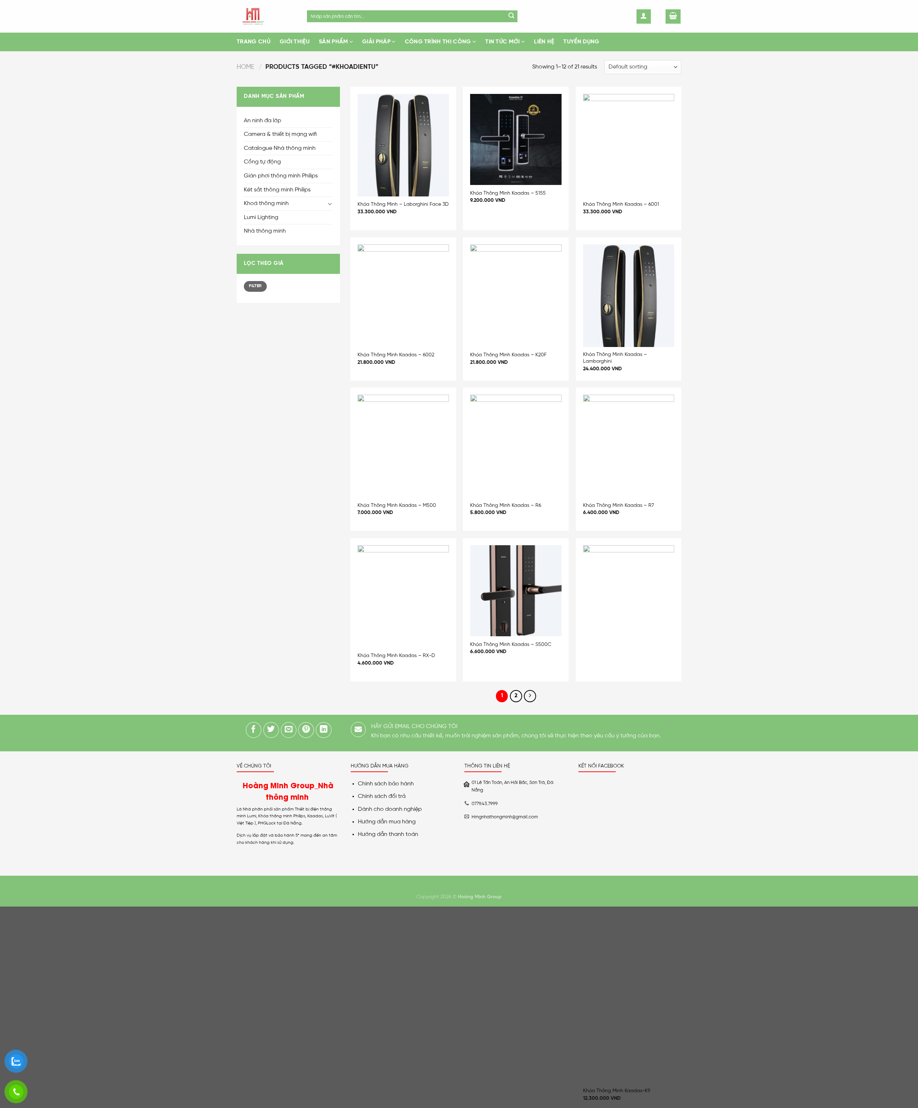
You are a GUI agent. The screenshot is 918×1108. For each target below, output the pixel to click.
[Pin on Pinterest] (306, 730)
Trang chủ (253, 42)
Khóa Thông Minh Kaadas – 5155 (508, 193)
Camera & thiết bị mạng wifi (280, 134)
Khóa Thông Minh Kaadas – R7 (618, 505)
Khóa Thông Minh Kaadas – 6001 (621, 204)
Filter (255, 286)
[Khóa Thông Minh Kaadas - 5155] (516, 139)
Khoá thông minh (266, 203)
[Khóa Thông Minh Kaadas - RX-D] (403, 596)
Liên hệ (544, 42)
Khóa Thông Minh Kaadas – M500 (397, 505)
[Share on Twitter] (271, 730)
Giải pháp (376, 42)
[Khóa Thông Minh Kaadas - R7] (629, 446)
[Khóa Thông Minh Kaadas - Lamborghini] (629, 295)
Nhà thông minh (265, 231)
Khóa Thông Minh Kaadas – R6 (505, 505)
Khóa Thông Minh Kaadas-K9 (616, 1091)
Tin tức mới (502, 42)
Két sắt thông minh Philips (277, 190)
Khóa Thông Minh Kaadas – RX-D (396, 655)
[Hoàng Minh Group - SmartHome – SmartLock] (266, 16)
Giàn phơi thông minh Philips (281, 176)
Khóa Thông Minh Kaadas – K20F (508, 355)
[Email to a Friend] (289, 730)
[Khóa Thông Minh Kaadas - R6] (516, 446)
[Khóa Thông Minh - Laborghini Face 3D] (403, 145)
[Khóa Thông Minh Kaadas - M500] (403, 446)
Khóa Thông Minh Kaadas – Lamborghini (615, 358)
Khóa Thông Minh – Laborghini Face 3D (403, 204)
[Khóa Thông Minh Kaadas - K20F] (516, 295)
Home (246, 67)
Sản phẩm (333, 42)
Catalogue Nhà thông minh (280, 148)
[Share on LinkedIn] (324, 730)
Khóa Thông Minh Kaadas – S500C (510, 644)
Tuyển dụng (581, 42)
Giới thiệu (294, 42)
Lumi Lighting (261, 217)
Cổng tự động (262, 162)
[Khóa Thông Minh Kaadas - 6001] (629, 145)
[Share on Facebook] (254, 730)
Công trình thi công (438, 42)
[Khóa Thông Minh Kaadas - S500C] (516, 591)
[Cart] (673, 16)
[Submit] (511, 16)
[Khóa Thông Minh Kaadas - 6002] (403, 295)
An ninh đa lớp (262, 121)
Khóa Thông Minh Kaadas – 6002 (396, 355)
